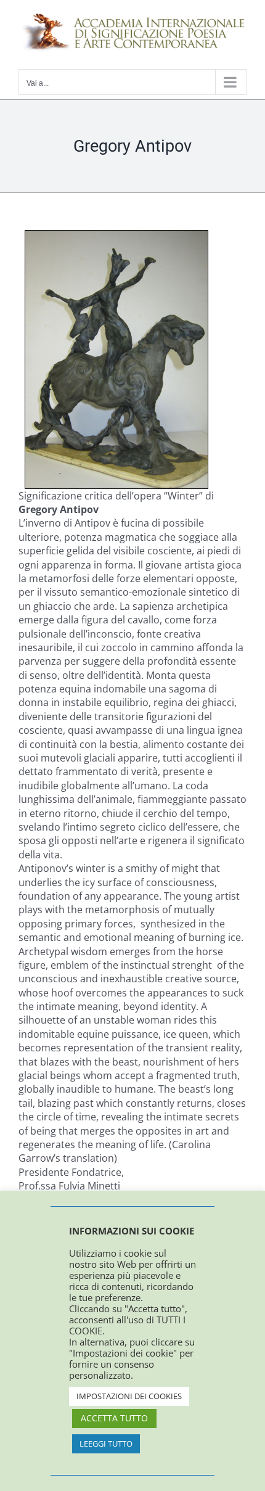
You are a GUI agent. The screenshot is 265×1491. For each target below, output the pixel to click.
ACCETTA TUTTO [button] (114, 1418)
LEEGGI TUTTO (106, 1443)
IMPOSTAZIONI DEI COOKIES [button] (129, 1396)
